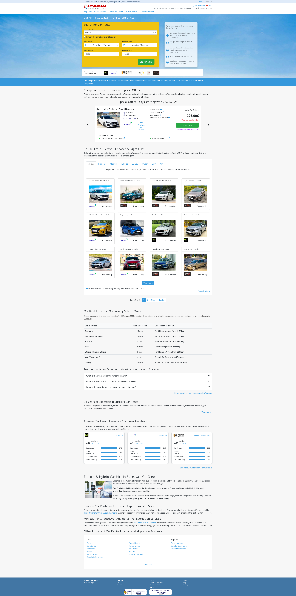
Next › (153, 300)
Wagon (145, 164)
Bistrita (90, 551)
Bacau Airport (177, 543)
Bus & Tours (131, 11)
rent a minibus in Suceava (145, 522)
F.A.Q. (119, 583)
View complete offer (190, 120)
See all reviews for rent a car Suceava (196, 467)
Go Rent (119, 435)
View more (148, 283)
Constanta (91, 546)
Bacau (89, 543)
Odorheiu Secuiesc (95, 557)
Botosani (91, 548)
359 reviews (139, 443)
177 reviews (95, 443)
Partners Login (89, 583)
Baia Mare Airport (178, 548)
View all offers (204, 291)
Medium (113, 164)
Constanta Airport (179, 546)
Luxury (135, 164)
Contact (119, 585)
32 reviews (183, 443)
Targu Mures (134, 546)
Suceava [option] (88, 32)
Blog (184, 583)
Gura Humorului (136, 554)
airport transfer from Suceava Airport (100, 513)
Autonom (163, 435)
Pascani (132, 551)
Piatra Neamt (134, 543)
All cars (91, 164)
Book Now (187, 125)
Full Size (124, 164)
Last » (161, 300)
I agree (199, 2)
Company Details (155, 585)
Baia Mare (133, 548)
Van (161, 164)
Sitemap (185, 585)
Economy (102, 164)
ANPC (152, 587)
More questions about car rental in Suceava (193, 393)
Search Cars (146, 61)
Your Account (200, 6)
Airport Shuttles (147, 11)
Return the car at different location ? (101, 37)
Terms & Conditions (156, 583)
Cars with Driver (116, 11)
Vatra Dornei (92, 554)
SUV (154, 164)
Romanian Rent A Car (202, 435)
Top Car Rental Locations (95, 11)
